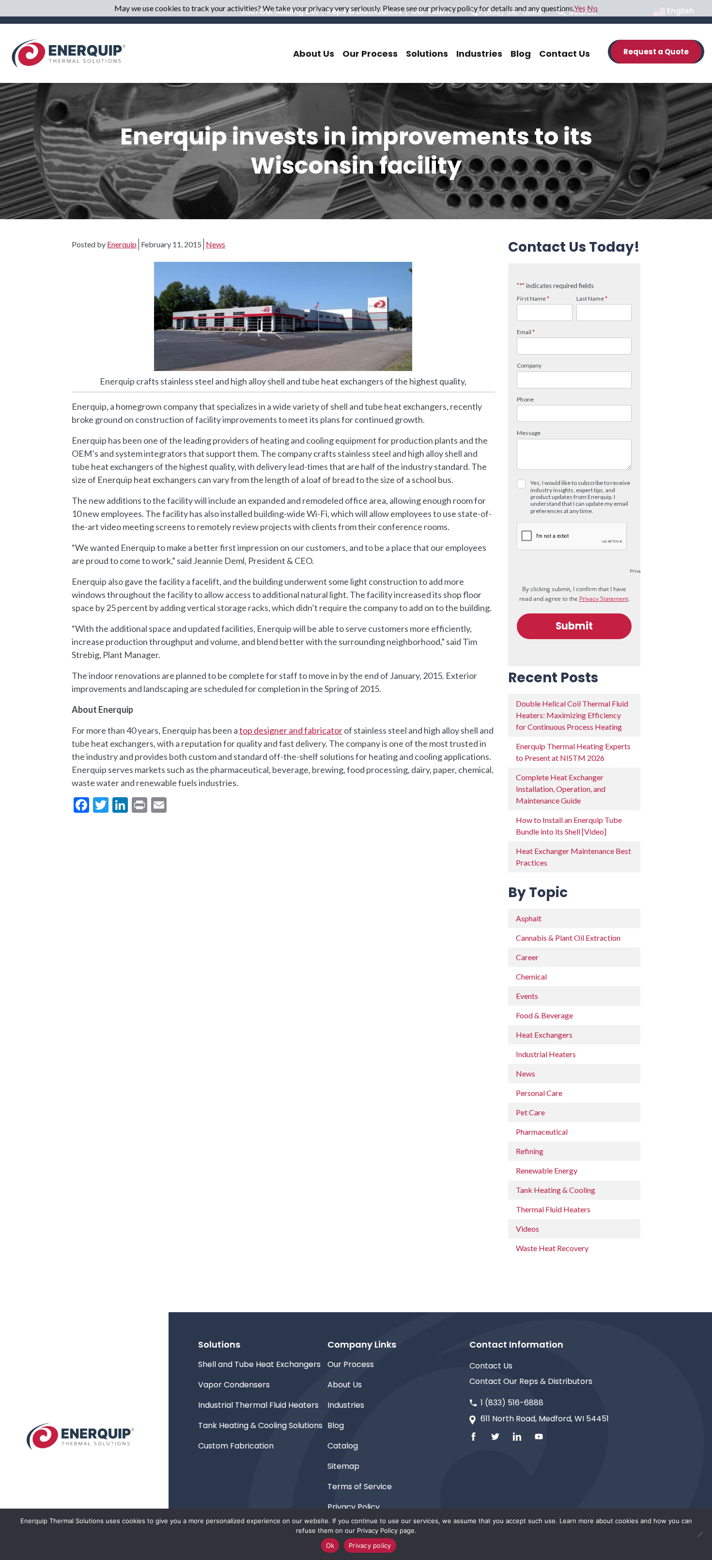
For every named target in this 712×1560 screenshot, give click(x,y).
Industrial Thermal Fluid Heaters (258, 1405)
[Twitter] (495, 1436)
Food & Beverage (544, 1015)
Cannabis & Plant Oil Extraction (568, 937)
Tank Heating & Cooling (555, 1189)
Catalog (342, 1445)
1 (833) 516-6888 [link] (511, 1402)
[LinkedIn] (517, 1436)
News (215, 244)
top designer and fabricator (290, 730)
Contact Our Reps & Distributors (530, 1381)
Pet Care (530, 1112)
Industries (345, 1405)
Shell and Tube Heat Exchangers (259, 1364)
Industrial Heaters (546, 1054)
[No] (700, 1534)
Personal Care (539, 1092)
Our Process (350, 1364)
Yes (580, 8)
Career (527, 957)
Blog (335, 1425)
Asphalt (529, 918)
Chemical (531, 976)
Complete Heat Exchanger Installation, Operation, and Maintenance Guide (560, 788)
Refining (529, 1151)
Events (527, 995)
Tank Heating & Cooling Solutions (260, 1425)
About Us (344, 1384)
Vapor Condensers (234, 1384)
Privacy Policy (353, 1506)
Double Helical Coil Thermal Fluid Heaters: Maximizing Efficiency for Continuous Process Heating (572, 715)
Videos (527, 1228)
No (592, 8)
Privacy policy (370, 1545)
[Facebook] (473, 1436)
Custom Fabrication (236, 1445)
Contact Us (490, 1365)
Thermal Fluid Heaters (553, 1209)
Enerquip (122, 244)
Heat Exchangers (544, 1034)
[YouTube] (539, 1436)
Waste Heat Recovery (552, 1248)
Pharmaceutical (542, 1131)
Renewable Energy (546, 1170)
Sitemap (343, 1466)
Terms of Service (359, 1486)
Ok (330, 1545)
